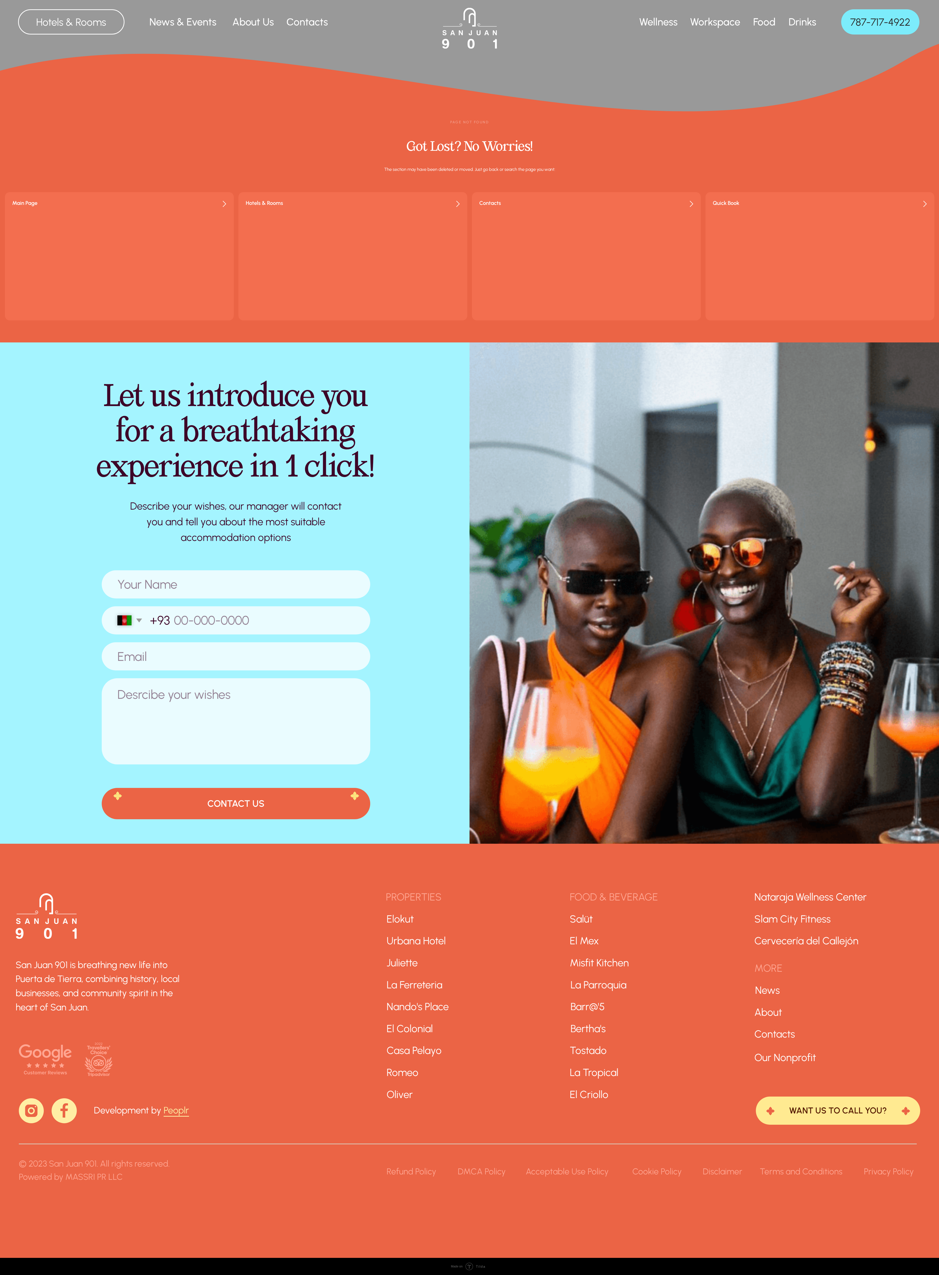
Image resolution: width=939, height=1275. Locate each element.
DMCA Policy (482, 1171)
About (768, 1012)
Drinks (802, 22)
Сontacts (307, 22)
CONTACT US (236, 803)
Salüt (581, 919)
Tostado (588, 1050)
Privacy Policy (889, 1171)
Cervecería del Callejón (806, 941)
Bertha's (588, 1028)
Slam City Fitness (792, 919)
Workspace (715, 22)
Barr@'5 (587, 1006)
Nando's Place (418, 1006)
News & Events (182, 22)
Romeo (402, 1072)
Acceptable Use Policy (567, 1171)
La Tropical (594, 1072)
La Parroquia (598, 985)
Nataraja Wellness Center (810, 897)
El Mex (584, 941)
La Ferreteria (414, 985)
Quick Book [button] (726, 203)
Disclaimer (722, 1171)
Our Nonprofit (785, 1057)
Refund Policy (411, 1171)
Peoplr (176, 1110)
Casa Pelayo (414, 1050)
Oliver (400, 1094)
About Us (253, 22)
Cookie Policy (657, 1171)
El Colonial (410, 1028)
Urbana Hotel (416, 941)
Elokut (400, 919)
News (767, 990)
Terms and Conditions (801, 1171)
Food (764, 22)
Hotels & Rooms (264, 203)
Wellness (658, 22)
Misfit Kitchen (599, 963)
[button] (838, 1111)
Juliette (402, 963)
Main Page (24, 203)
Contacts (490, 203)
